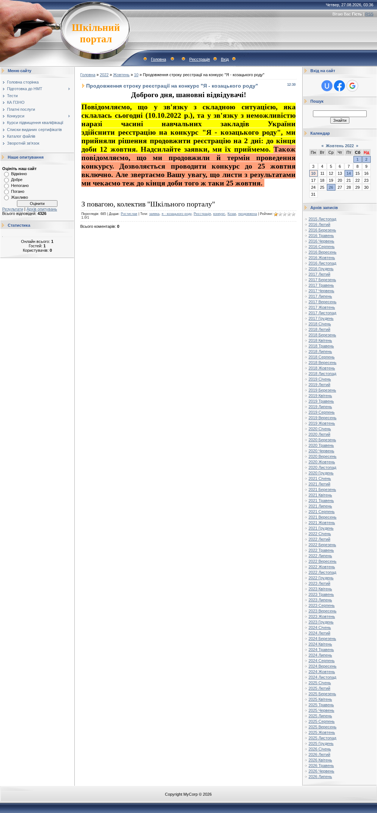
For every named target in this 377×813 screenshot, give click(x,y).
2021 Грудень (321, 528)
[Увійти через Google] (352, 86)
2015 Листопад (322, 219)
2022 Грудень (321, 578)
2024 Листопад (322, 677)
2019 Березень (322, 390)
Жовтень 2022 (340, 146)
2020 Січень (320, 429)
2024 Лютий (319, 633)
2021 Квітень (320, 495)
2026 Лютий (319, 754)
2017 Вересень (323, 302)
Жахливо (19, 197)
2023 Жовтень (322, 616)
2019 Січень (320, 379)
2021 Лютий (319, 484)
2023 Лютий (319, 583)
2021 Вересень (323, 517)
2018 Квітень (320, 340)
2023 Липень (320, 600)
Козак (232, 214)
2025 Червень (321, 710)
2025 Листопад (322, 738)
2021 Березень (322, 489)
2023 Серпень (322, 605)
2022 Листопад (322, 572)
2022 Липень (320, 556)
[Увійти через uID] (326, 85)
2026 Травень (321, 765)
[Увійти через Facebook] (339, 85)
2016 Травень (321, 235)
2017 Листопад (322, 313)
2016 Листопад (322, 263)
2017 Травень (321, 285)
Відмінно (19, 174)
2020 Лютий (319, 434)
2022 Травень (321, 550)
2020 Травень (321, 445)
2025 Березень (322, 694)
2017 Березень (322, 280)
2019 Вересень (323, 418)
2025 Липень (320, 716)
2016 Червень (321, 241)
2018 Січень (320, 324)
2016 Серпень (322, 246)
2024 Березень (322, 638)
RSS (369, 14)
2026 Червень (321, 771)
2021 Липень (320, 506)
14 (348, 173)
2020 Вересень (323, 456)
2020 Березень (322, 440)
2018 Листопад (322, 373)
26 (331, 187)
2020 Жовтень (322, 462)
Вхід (225, 59)
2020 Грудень (321, 473)
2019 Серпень (322, 412)
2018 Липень (320, 351)
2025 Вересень (323, 727)
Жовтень (121, 75)
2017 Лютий (319, 274)
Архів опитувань (42, 209)
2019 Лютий (319, 384)
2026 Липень (320, 776)
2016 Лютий (319, 224)
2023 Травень (321, 594)
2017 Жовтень (322, 307)
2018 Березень (322, 335)
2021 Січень (320, 478)
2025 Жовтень (322, 732)
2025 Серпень (322, 721)
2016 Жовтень (322, 257)
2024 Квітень (320, 644)
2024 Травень (321, 649)
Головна (158, 59)
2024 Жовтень (322, 671)
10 (136, 75)
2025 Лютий (319, 688)
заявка (154, 214)
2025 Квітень (320, 699)
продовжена (247, 214)
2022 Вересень (323, 561)
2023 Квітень (320, 589)
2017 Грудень (321, 318)
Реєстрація (199, 59)
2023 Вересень (323, 611)
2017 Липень (320, 296)
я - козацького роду (176, 214)
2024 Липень (320, 655)
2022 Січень (320, 533)
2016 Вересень (323, 252)
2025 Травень (321, 705)
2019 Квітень (320, 395)
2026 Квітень (320, 760)
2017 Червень (321, 291)
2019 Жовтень (322, 423)
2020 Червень (321, 451)
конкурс (219, 214)
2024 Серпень (322, 660)
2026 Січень (320, 749)
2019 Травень (321, 401)
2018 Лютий (319, 329)
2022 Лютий (319, 539)
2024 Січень (320, 627)
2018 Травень (321, 346)
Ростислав (129, 214)
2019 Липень (320, 406)
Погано (17, 191)
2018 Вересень (323, 362)
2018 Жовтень (322, 368)
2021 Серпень (322, 511)
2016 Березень (322, 230)
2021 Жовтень (322, 522)
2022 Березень (322, 544)
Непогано (20, 185)
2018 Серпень (322, 357)
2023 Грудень (321, 622)
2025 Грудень (321, 743)
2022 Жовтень (322, 567)
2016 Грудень (321, 268)
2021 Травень (321, 500)
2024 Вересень (323, 666)
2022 (104, 75)
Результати (12, 209)
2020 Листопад (322, 467)
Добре (16, 179)
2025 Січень (320, 683)
